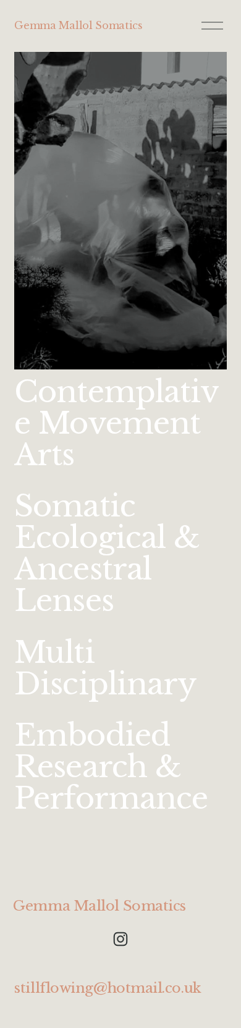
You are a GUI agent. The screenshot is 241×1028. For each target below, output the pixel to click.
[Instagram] (120, 939)
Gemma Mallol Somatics (78, 25)
